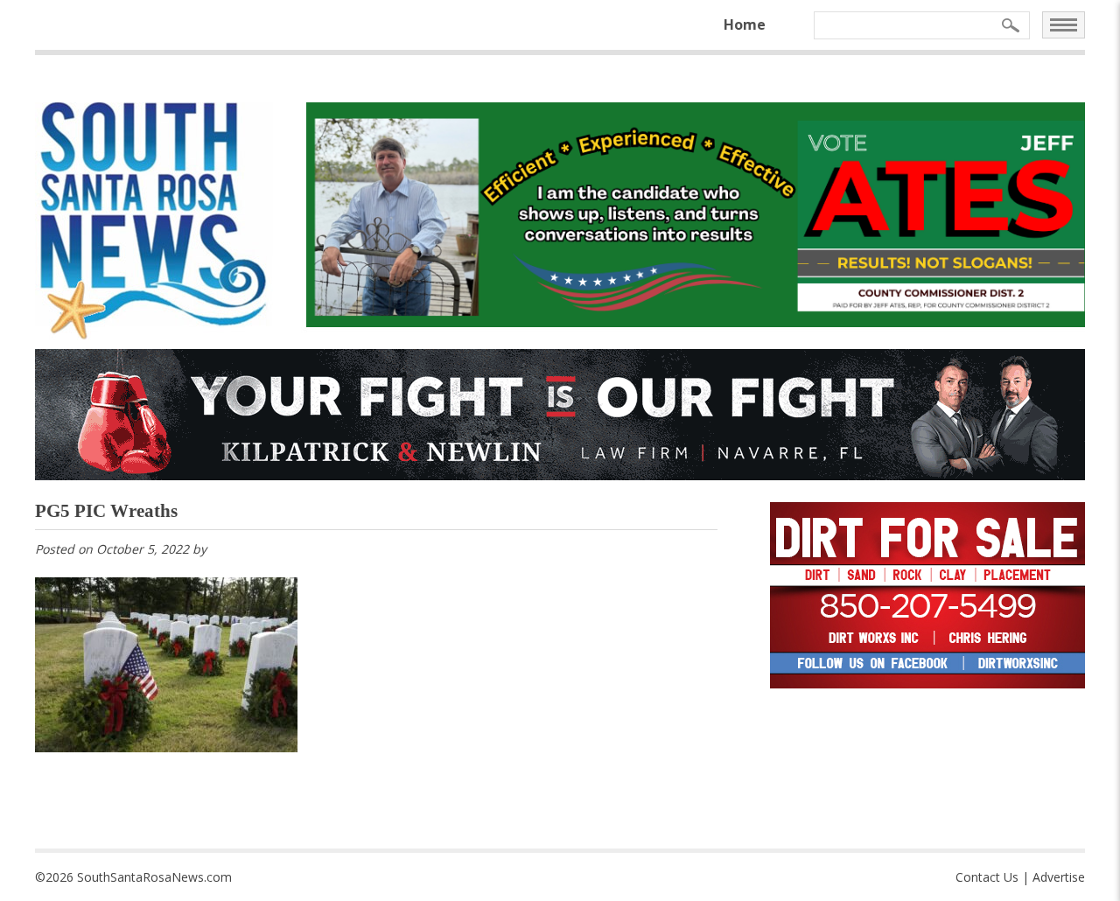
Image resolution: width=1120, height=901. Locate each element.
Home (745, 24)
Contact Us (987, 877)
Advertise (1058, 877)
